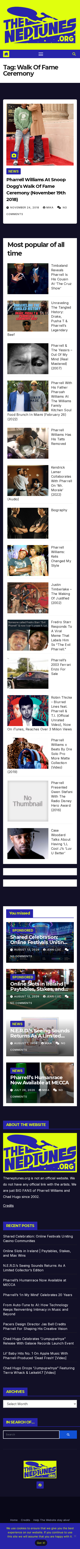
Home (14, 1520)
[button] (74, 54)
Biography (59, 510)
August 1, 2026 (26, 1043)
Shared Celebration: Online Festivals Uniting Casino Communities (38, 942)
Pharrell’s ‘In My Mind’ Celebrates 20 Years (37, 1295)
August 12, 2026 (27, 996)
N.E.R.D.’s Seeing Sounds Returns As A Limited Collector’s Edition (40, 1036)
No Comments (21, 956)
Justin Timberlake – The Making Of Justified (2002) (61, 594)
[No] (75, 1536)
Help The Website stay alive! (51, 1520)
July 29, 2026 (25, 1090)
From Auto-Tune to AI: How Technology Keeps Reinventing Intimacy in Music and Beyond (35, 1309)
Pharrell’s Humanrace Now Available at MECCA (39, 1080)
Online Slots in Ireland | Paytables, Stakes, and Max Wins (38, 989)
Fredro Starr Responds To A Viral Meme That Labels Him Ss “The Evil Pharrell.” (61, 635)
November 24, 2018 (25, 207)
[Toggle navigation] (40, 54)
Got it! (41, 1542)
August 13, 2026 (27, 949)
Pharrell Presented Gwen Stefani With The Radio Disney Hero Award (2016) (61, 796)
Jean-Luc (54, 949)
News (13, 171)
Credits (8, 1205)
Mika (50, 207)
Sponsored (22, 930)
